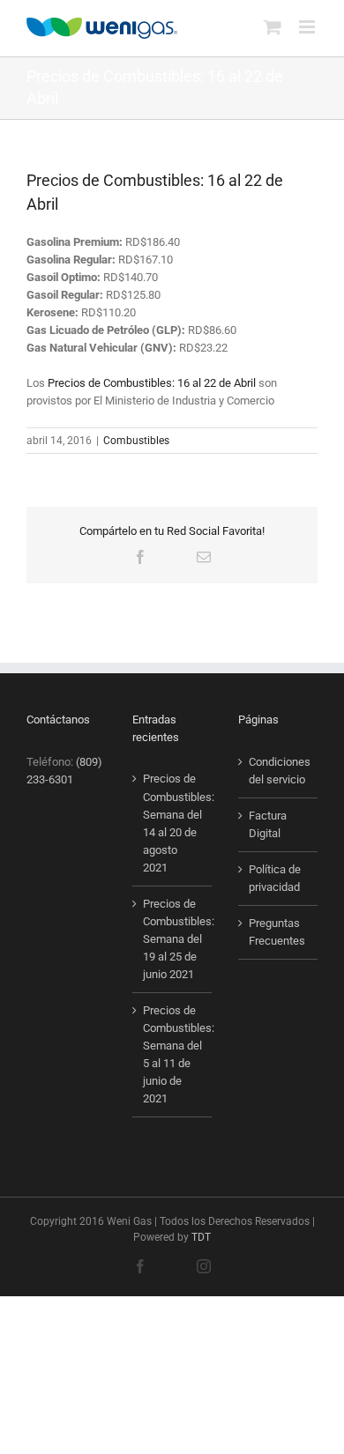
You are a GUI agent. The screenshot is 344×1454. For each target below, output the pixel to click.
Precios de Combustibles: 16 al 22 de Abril (152, 382)
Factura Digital (268, 824)
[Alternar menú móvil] (308, 27)
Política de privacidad (275, 878)
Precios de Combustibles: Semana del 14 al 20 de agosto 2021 (173, 822)
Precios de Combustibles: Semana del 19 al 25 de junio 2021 (173, 939)
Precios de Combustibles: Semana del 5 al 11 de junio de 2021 (173, 1054)
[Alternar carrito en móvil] (272, 27)
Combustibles (136, 440)
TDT (201, 1237)
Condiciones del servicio (279, 770)
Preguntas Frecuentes (277, 931)
